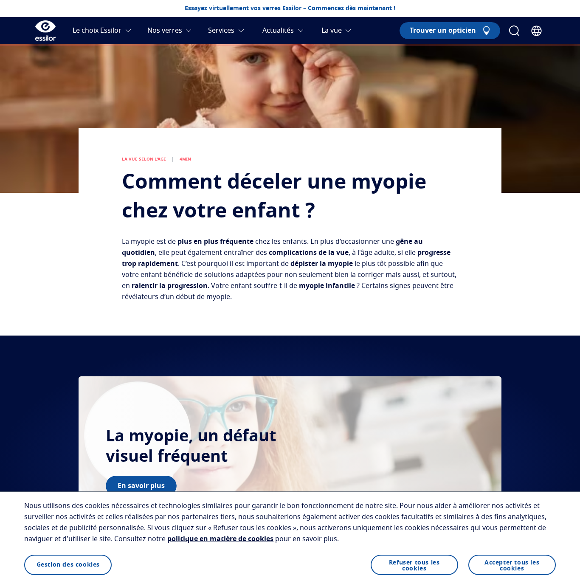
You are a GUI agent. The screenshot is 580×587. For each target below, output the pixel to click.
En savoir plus (141, 486)
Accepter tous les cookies (511, 566)
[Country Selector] (536, 31)
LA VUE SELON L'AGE (144, 159)
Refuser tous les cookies (414, 566)
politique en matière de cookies (220, 539)
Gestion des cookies (68, 565)
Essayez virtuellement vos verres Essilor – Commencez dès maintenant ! (290, 8)
